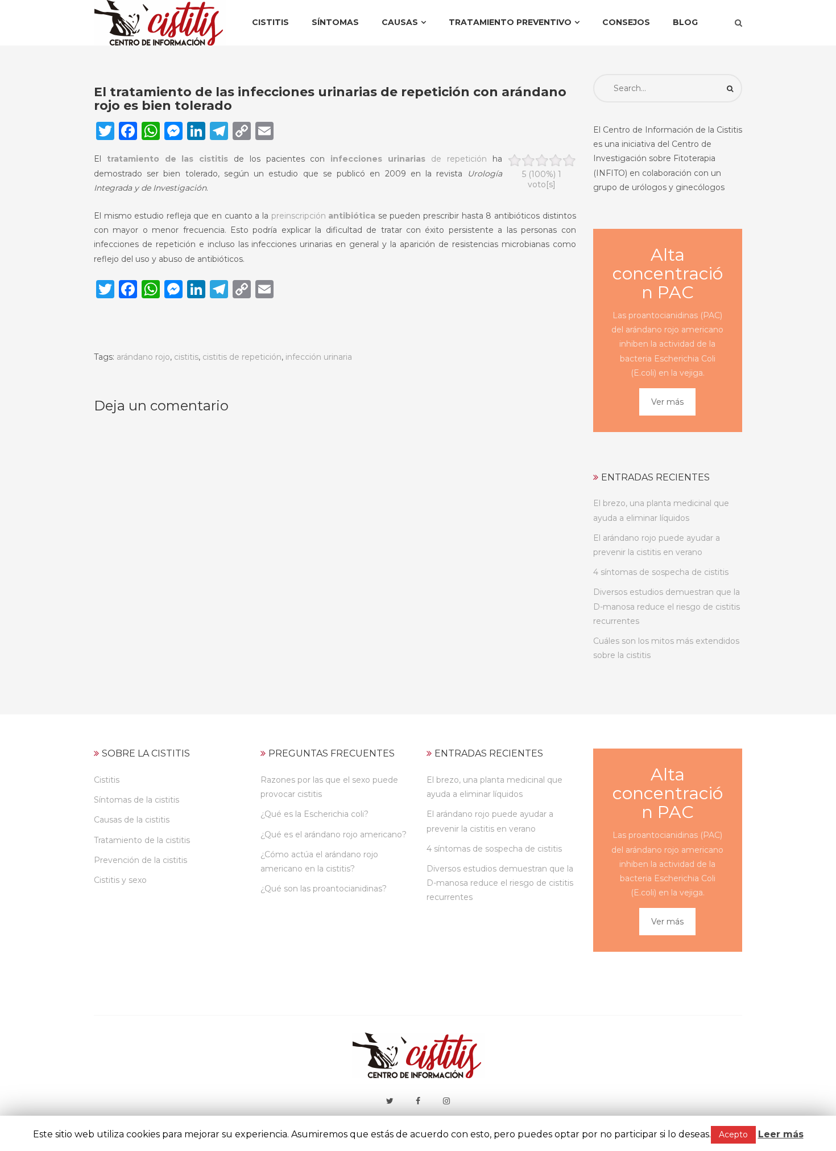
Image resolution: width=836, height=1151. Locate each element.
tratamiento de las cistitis (167, 159)
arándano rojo (143, 357)
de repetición (408, 159)
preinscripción (323, 216)
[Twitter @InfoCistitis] (389, 1101)
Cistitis (106, 780)
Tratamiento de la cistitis (142, 840)
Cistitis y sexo (120, 880)
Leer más (781, 1134)
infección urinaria (318, 357)
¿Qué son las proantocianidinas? (323, 888)
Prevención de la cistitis (140, 860)
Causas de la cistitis (131, 820)
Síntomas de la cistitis (136, 800)
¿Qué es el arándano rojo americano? (333, 834)
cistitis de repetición (242, 357)
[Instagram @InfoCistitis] (446, 1101)
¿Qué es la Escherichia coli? (314, 814)
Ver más (667, 402)
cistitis (186, 357)
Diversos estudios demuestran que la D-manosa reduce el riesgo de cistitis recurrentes (666, 606)
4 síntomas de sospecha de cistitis (661, 572)
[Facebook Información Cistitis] (418, 1101)
